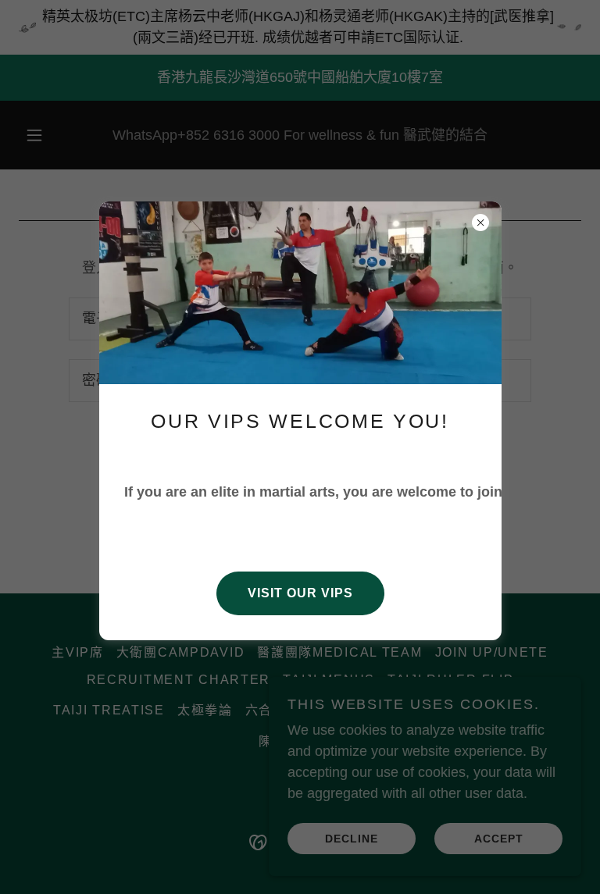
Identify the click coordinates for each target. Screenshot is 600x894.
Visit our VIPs (300, 593)
